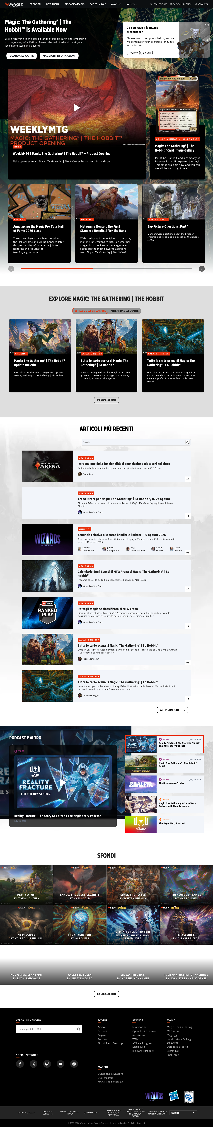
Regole (102, 1035)
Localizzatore (160, 4)
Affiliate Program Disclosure (142, 1045)
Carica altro (106, 400)
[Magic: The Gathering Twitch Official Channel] (47, 1064)
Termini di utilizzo (26, 1113)
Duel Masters (106, 1078)
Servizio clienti (91, 1113)
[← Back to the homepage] (14, 4)
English (147, 53)
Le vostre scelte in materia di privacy (157, 1113)
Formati (102, 1031)
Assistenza (138, 1035)
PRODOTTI (35, 4)
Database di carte (182, 4)
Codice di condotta (48, 1113)
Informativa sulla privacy (69, 1113)
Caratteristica (89, 639)
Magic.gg (172, 1035)
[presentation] (188, 479)
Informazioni (139, 1027)
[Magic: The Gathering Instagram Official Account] (74, 1064)
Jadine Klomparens (113, 549)
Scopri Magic (98, 4)
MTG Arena (52, 4)
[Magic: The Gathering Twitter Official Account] (33, 1064)
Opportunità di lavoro (145, 1031)
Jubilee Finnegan (91, 658)
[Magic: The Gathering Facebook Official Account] (20, 1064)
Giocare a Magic (75, 4)
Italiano (133, 53)
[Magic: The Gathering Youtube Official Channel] (60, 1064)
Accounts (203, 4)
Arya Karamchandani (138, 549)
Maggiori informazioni (59, 55)
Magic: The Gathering (179, 1027)
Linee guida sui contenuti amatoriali (113, 1113)
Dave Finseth (178, 549)
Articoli (131, 4)
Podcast (102, 1039)
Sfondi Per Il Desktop (110, 1043)
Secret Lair (173, 1050)
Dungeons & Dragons (110, 1073)
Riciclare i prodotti (143, 1050)
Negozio (116, 4)
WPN (135, 1039)
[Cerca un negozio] (78, 1029)
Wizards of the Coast (93, 512)
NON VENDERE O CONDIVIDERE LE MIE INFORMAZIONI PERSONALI (135, 1112)
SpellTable (173, 1055)
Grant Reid (88, 474)
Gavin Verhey (159, 549)
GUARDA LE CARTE (22, 55)
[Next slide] (202, 269)
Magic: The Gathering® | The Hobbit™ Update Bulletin (40, 373)
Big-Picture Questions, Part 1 (173, 241)
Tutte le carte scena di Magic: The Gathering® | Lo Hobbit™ (106, 373)
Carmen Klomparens (88, 549)
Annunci (84, 529)
